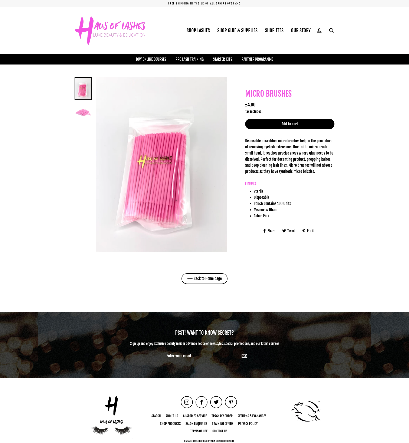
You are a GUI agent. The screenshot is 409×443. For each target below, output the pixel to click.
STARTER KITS (222, 59)
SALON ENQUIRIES (196, 423)
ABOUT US (172, 416)
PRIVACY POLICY (248, 423)
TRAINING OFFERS (222, 423)
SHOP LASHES (198, 30)
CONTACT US (219, 431)
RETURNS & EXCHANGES (252, 416)
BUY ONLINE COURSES (151, 59)
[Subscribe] (243, 356)
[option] (161, 164)
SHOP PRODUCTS (170, 423)
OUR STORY (301, 30)
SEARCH (156, 416)
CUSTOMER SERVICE (195, 416)
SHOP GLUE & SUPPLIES (237, 30)
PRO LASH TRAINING (190, 59)
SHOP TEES (274, 30)
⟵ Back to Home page (204, 278)
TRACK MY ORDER (222, 416)
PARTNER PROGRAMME (257, 59)
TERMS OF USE (198, 431)
